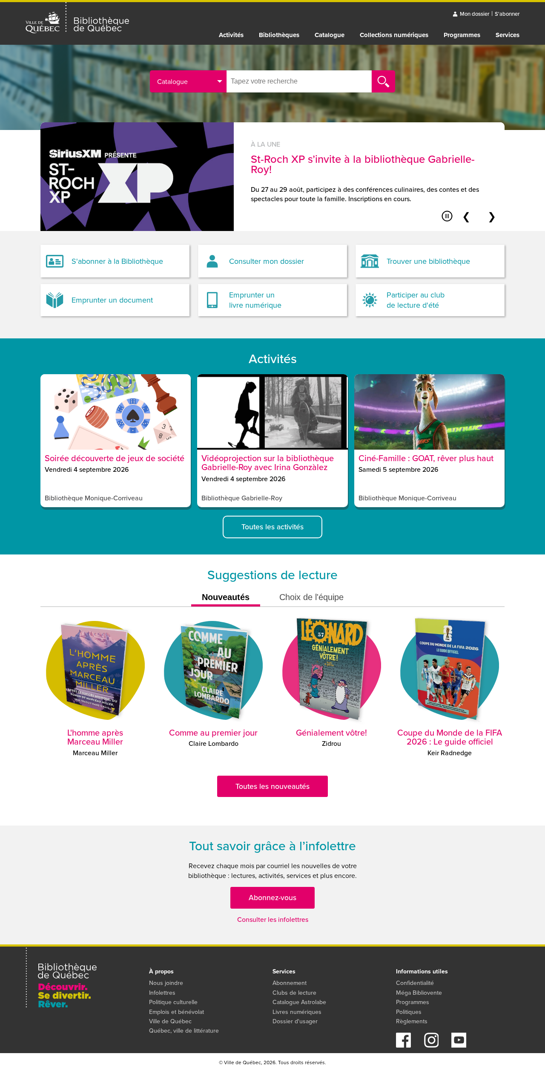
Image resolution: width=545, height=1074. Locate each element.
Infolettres (162, 992)
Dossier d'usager (295, 1021)
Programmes (462, 35)
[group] (272, 176)
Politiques (409, 1012)
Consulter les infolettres (272, 919)
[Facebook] (403, 1045)
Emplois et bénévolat (176, 1012)
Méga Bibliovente (419, 992)
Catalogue (329, 35)
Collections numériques (394, 35)
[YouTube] (458, 1045)
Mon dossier (474, 14)
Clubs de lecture (294, 992)
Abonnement (289, 983)
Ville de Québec (170, 1021)
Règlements (411, 1021)
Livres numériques (296, 1012)
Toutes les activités (272, 526)
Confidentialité (415, 983)
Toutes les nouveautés (272, 786)
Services (507, 35)
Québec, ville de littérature (184, 1030)
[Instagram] (431, 1045)
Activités (231, 35)
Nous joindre (166, 983)
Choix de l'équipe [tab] (311, 597)
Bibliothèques (279, 35)
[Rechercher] (383, 81)
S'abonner (507, 14)
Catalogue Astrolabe (299, 1002)
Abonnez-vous (272, 897)
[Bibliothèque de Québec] (77, 18)
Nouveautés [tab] (226, 597)
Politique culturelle (173, 1002)
